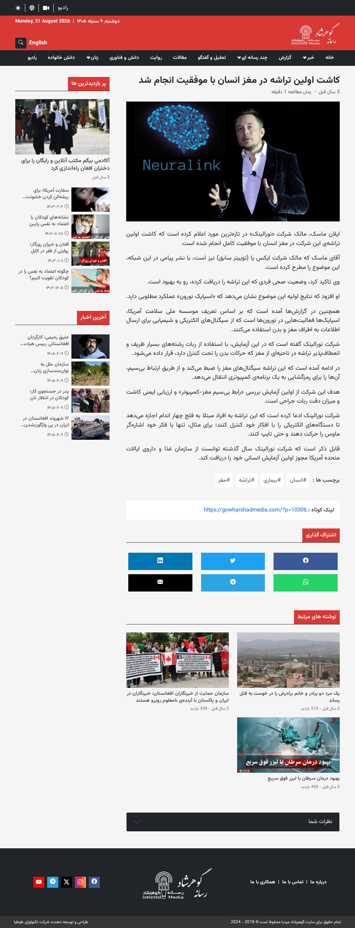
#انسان (298, 480)
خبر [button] (310, 58)
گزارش (285, 58)
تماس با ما (292, 882)
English (38, 43)
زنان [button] (94, 58)
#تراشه (246, 480)
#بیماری (272, 480)
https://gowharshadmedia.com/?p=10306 (255, 510)
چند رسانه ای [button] (255, 58)
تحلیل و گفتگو (212, 58)
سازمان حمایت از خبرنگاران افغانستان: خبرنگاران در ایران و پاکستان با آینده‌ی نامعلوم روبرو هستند (178, 697)
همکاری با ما (262, 882)
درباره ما (318, 882)
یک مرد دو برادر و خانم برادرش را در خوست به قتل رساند (290, 697)
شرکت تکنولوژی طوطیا (31, 922)
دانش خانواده (61, 58)
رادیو (63, 7)
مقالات (180, 58)
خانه (330, 58)
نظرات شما (320, 821)
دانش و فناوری (124, 58)
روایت (156, 58)
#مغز (224, 480)
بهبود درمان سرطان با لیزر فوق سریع (304, 778)
